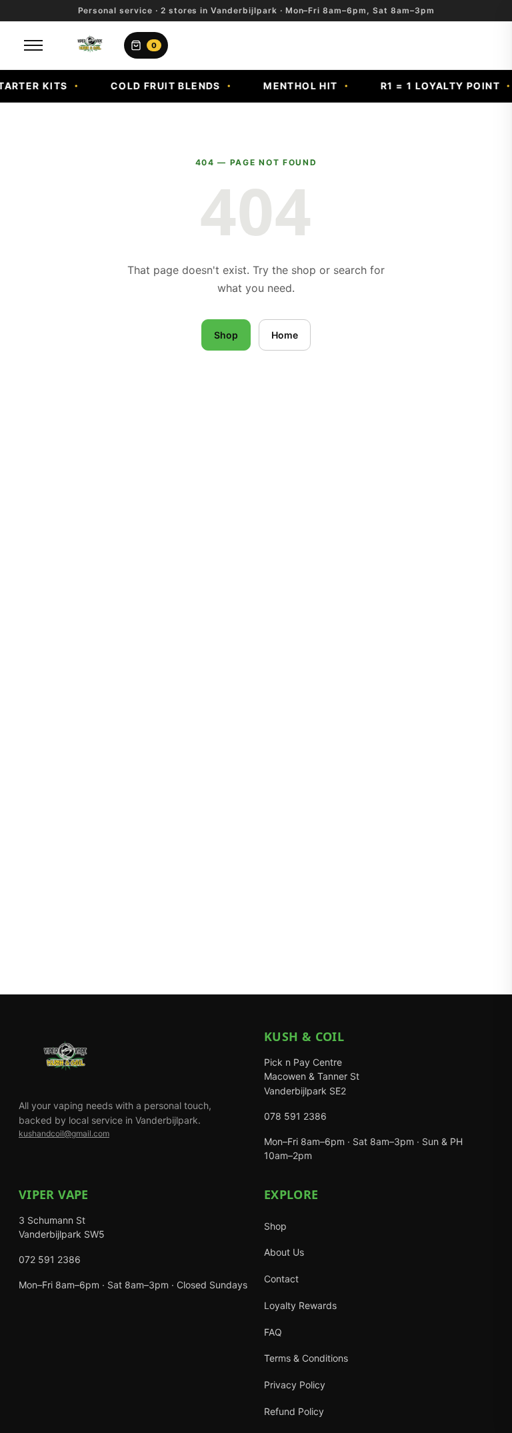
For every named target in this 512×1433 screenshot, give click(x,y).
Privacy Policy (294, 1384)
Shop (226, 335)
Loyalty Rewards (300, 1305)
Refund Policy (294, 1411)
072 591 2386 (50, 1259)
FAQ (273, 1332)
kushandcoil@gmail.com (64, 1133)
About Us (284, 1252)
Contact (281, 1278)
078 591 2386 (295, 1116)
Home (284, 335)
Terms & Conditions (306, 1358)
